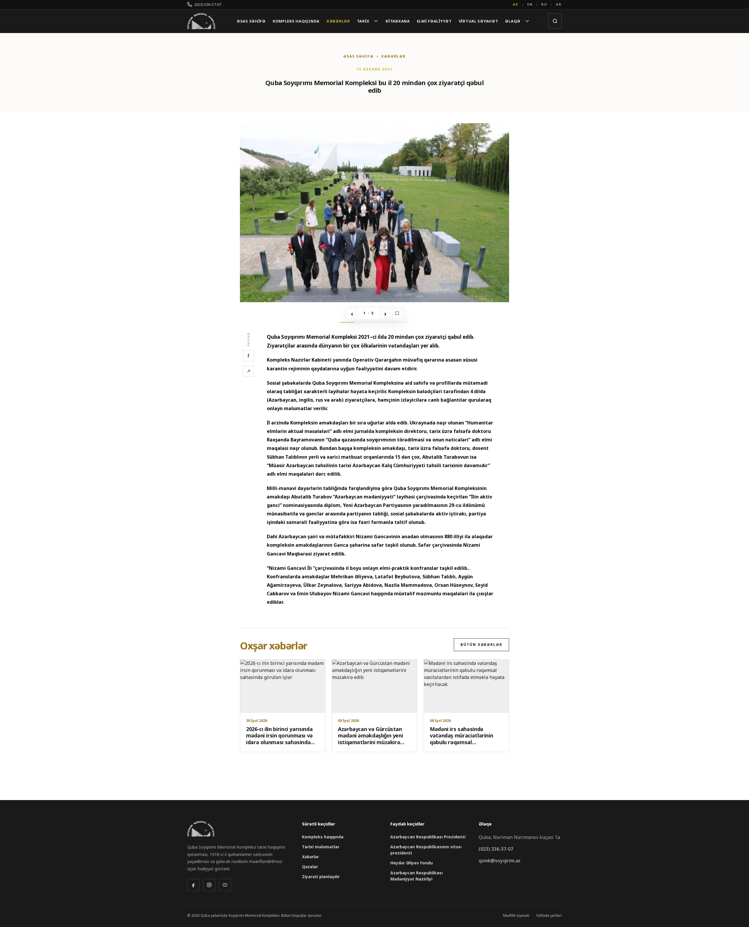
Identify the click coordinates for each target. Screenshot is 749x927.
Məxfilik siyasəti (516, 915)
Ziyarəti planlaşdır (321, 876)
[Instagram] (209, 885)
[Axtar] (555, 21)
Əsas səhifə (251, 21)
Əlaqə (512, 21)
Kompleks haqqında (296, 21)
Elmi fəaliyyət (434, 21)
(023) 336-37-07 (208, 4)
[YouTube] (225, 885)
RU (544, 4)
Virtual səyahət (478, 21)
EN (530, 4)
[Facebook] (193, 885)
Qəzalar (310, 866)
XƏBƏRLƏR (393, 56)
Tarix (363, 21)
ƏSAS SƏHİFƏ (358, 56)
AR (559, 4)
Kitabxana (398, 21)
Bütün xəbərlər (481, 644)
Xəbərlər (338, 21)
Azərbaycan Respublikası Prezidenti (427, 837)
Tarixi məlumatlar (320, 846)
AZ (516, 4)
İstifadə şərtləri (549, 915)
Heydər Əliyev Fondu (411, 863)
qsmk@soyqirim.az (499, 860)
